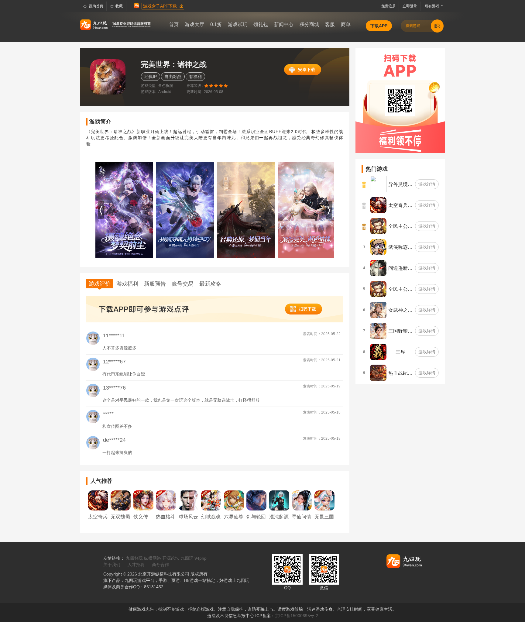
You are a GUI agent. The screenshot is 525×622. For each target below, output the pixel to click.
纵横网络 (152, 558)
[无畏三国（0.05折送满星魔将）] (324, 500)
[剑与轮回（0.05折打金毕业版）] (256, 500)
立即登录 (410, 6)
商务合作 (160, 564)
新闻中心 (283, 24)
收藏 (119, 6)
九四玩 (186, 558)
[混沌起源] (279, 500)
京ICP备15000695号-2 (296, 615)
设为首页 (96, 6)
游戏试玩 (237, 24)
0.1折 (216, 24)
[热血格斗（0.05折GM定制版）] (166, 500)
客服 (330, 24)
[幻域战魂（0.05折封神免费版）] (211, 500)
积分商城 (309, 24)
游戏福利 (127, 284)
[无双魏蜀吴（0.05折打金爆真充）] (121, 500)
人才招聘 (136, 564)
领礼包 (260, 24)
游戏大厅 (194, 24)
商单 (346, 24)
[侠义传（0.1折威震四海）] (143, 500)
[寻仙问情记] (302, 500)
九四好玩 (134, 558)
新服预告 (155, 284)
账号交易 (183, 284)
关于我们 (111, 564)
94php (200, 558)
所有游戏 (430, 6)
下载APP (378, 25)
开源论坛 (170, 558)
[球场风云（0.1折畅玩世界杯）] (189, 500)
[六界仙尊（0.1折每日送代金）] (234, 500)
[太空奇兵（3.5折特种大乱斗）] (98, 500)
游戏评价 (100, 284)
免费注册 (389, 6)
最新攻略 (210, 284)
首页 (174, 24)
